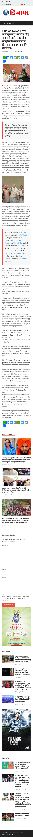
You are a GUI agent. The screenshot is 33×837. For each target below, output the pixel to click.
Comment (6, 545)
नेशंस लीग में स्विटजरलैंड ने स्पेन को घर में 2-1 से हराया (22, 815)
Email (4, 577)
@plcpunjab (23, 232)
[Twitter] (27, 4)
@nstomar (8, 243)
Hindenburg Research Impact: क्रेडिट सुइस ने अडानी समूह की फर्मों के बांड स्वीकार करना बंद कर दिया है (22, 671)
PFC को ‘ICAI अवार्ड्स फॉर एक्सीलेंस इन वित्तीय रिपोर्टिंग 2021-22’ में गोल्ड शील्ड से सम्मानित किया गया (22, 699)
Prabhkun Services (14, 834)
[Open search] (28, 23)
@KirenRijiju (17, 243)
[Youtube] (22, 4)
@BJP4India (23, 235)
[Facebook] (24, 4)
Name (4, 569)
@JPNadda (22, 245)
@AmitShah (16, 240)
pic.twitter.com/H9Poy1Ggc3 (15, 253)
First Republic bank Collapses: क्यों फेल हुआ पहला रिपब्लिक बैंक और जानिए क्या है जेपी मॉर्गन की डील (23, 658)
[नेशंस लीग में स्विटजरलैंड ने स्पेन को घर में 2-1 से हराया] (8, 814)
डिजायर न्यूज (19, 51)
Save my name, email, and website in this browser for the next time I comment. (15, 598)
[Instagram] (30, 4)
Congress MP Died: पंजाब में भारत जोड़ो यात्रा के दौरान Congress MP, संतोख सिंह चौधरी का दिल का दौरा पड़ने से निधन (16, 490)
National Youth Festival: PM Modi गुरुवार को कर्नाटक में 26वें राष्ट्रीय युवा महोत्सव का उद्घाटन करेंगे (22, 765)
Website (5, 586)
